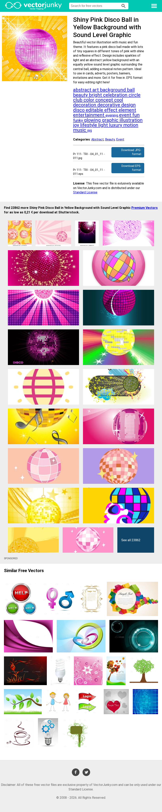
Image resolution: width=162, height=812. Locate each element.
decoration (85, 105)
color (89, 100)
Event (120, 139)
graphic (111, 120)
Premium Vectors (144, 208)
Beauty (110, 139)
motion (130, 125)
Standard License (85, 192)
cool (118, 100)
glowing (93, 120)
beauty (81, 95)
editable (95, 110)
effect (111, 110)
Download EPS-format (131, 168)
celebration (116, 95)
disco (79, 110)
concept (104, 100)
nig (89, 130)
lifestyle (89, 125)
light (103, 125)
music (80, 130)
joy (76, 125)
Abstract (97, 139)
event (125, 115)
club (78, 100)
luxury (116, 125)
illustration (131, 120)
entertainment (89, 115)
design (128, 105)
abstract (82, 90)
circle (134, 95)
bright (96, 95)
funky (78, 120)
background (113, 90)
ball (131, 90)
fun (136, 115)
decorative (109, 105)
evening (112, 115)
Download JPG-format (131, 152)
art (96, 90)
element (127, 110)
